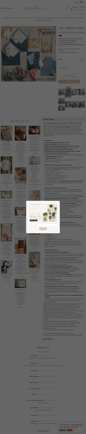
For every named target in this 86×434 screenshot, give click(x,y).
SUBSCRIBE (43, 228)
